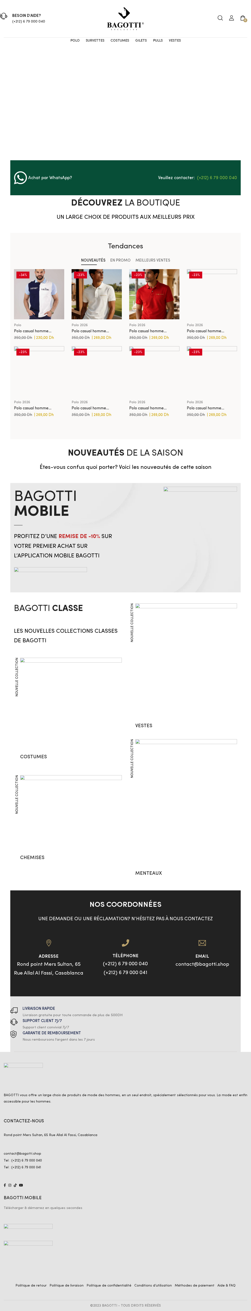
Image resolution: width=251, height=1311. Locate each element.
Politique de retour (31, 1285)
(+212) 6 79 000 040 (28, 21)
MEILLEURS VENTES (153, 261)
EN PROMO (120, 261)
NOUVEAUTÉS (93, 261)
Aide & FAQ (226, 1285)
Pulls (158, 40)
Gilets (141, 40)
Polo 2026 (80, 325)
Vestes (175, 40)
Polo (75, 40)
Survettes (95, 40)
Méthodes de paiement (194, 1285)
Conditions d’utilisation (153, 1285)
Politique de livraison (67, 1285)
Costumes (120, 40)
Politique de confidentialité (109, 1285)
